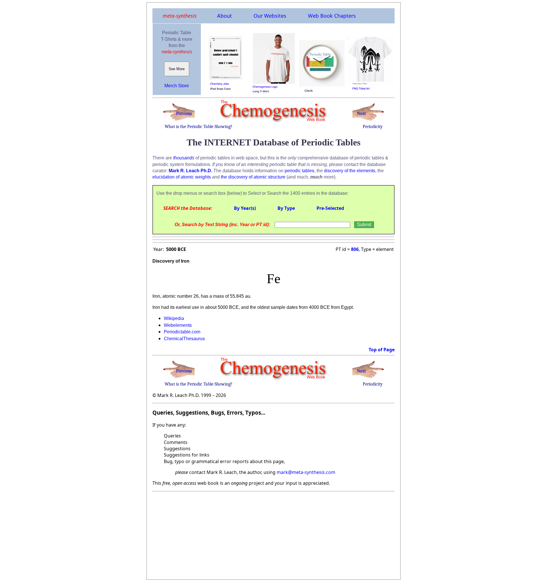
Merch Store (176, 85)
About (224, 15)
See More (176, 69)
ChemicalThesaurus (184, 338)
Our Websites (270, 15)
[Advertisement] (273, 534)
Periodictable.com (182, 331)
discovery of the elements (349, 170)
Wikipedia (174, 318)
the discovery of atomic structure (253, 177)
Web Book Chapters (332, 15)
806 (355, 249)
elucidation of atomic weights (181, 177)
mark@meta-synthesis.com (306, 472)
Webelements (178, 325)
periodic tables (299, 170)
